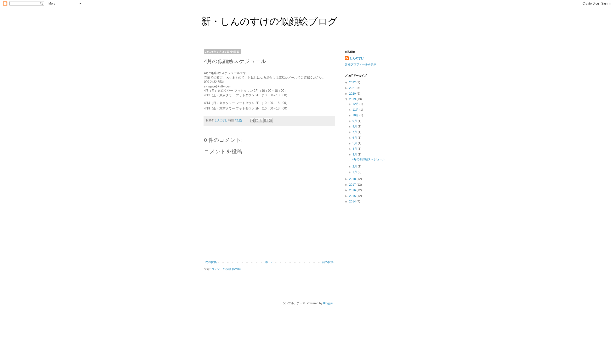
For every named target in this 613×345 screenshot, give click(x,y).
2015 (353, 196)
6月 (355, 137)
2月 (355, 166)
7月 (355, 132)
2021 (353, 88)
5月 (355, 143)
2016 (353, 190)
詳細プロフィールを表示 (360, 64)
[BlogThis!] (256, 120)
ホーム (269, 262)
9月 (355, 121)
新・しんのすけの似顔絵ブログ (269, 21)
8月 (355, 126)
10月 (355, 115)
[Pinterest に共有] (270, 120)
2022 (353, 82)
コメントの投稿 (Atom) (226, 269)
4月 (355, 148)
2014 (353, 201)
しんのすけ (357, 58)
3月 (355, 154)
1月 (355, 172)
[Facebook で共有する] (265, 120)
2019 (353, 99)
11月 (355, 109)
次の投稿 (211, 262)
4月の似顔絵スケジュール (368, 159)
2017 (353, 184)
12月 (355, 104)
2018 (353, 179)
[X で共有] (261, 120)
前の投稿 (328, 262)
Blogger (328, 303)
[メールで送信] (252, 120)
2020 (353, 93)
